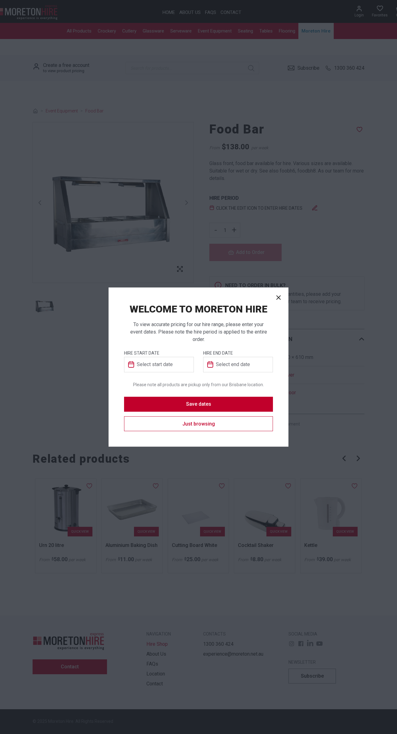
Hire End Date (218, 353)
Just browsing (198, 424)
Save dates (198, 404)
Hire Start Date (141, 353)
